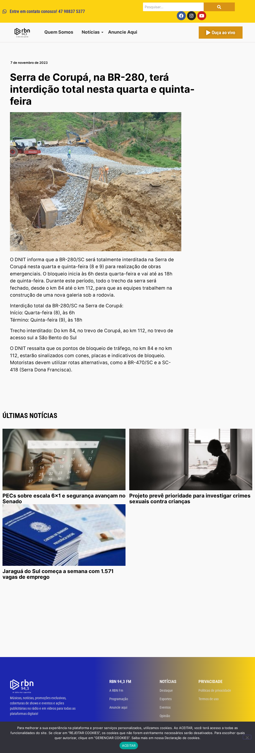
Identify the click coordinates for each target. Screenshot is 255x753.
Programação (118, 699)
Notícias (91, 32)
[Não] (247, 737)
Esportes (166, 699)
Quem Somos (58, 32)
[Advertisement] (127, 620)
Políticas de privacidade (214, 690)
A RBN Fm (116, 690)
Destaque (166, 690)
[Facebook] (181, 15)
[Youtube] (201, 15)
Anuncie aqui (118, 707)
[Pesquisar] (219, 6)
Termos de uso (208, 699)
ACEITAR (129, 746)
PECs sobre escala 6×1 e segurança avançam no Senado (64, 498)
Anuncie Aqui (122, 32)
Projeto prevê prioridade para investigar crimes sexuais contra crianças (190, 498)
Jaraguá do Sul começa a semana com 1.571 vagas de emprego (58, 574)
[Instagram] (191, 15)
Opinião (165, 716)
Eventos (165, 707)
